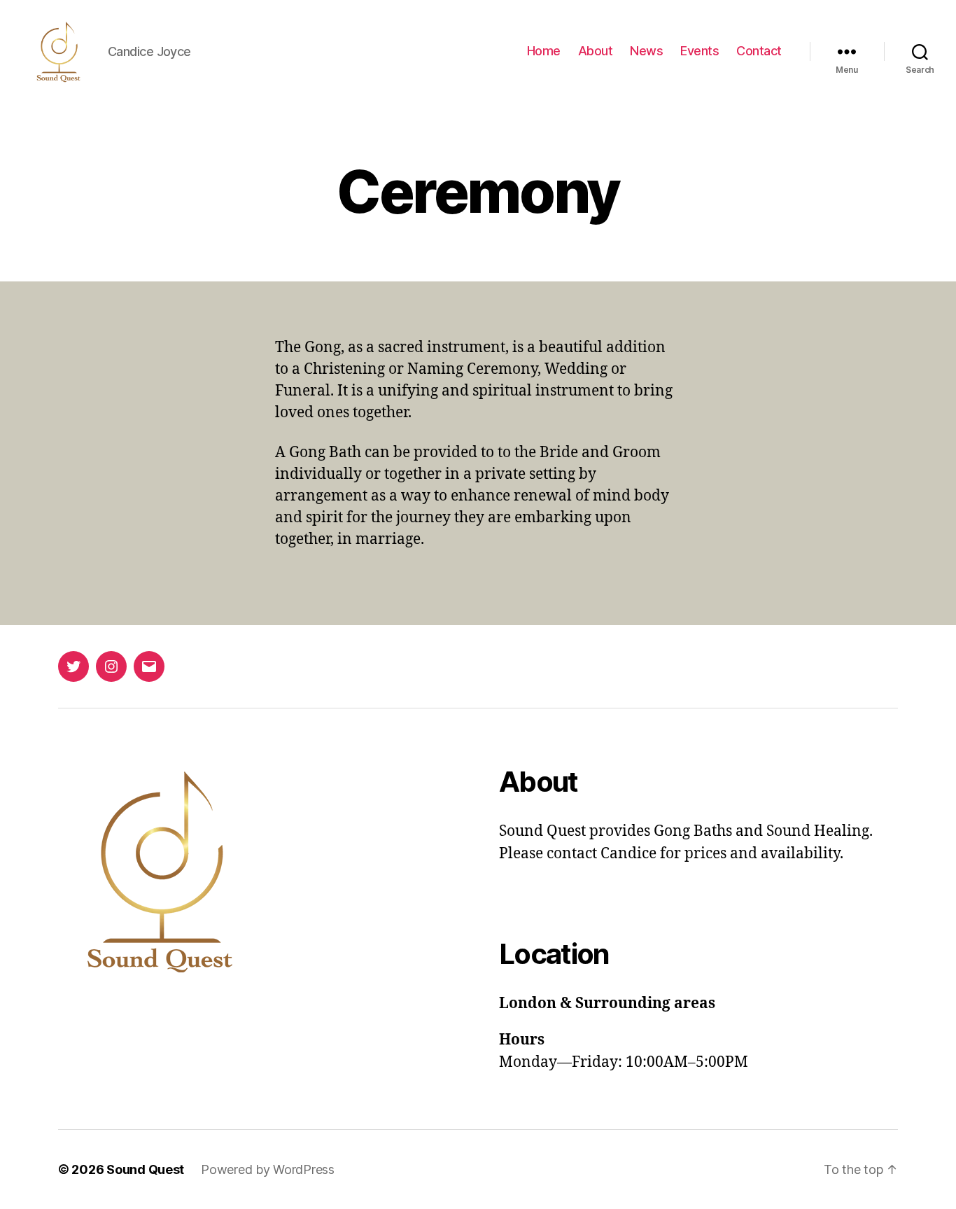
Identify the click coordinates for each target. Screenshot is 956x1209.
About (595, 50)
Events (699, 50)
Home (544, 50)
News (646, 50)
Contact (759, 50)
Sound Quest (145, 1169)
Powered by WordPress (268, 1169)
